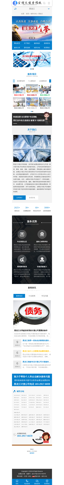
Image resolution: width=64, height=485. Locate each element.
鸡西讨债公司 (46, 395)
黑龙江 (40, 14)
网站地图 (19, 476)
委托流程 (27, 47)
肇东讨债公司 (16, 409)
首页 (27, 14)
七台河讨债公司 (32, 404)
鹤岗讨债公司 (16, 397)
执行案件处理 (21, 81)
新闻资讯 (47, 43)
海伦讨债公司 (16, 407)
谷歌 (29, 476)
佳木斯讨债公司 (32, 400)
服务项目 (37, 43)
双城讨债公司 (46, 404)
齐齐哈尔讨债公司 (32, 398)
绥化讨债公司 (24, 397)
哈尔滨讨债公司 (17, 395)
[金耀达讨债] (27, 3)
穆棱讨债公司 (38, 407)
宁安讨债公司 (24, 407)
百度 (25, 476)
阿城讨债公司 (38, 402)
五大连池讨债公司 (32, 402)
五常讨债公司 (16, 404)
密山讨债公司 (24, 400)
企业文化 (32, 197)
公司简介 (19, 197)
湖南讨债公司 (17, 412)
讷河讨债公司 (31, 407)
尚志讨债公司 (46, 402)
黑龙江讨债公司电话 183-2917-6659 (32, 384)
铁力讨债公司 (16, 402)
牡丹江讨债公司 (32, 395)
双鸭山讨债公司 (39, 400)
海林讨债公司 (46, 400)
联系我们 (47, 47)
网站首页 (17, 43)
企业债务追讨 (43, 81)
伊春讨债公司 (24, 395)
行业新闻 (32, 296)
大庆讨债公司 (38, 395)
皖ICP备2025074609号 (39, 474)
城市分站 (34, 14)
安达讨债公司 (24, 404)
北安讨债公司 (24, 402)
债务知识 (19, 296)
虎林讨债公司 (16, 400)
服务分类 (17, 47)
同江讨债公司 (46, 407)
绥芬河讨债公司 (39, 404)
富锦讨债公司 (46, 397)
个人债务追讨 (32, 81)
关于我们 (27, 43)
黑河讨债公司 (38, 397)
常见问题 (45, 296)
